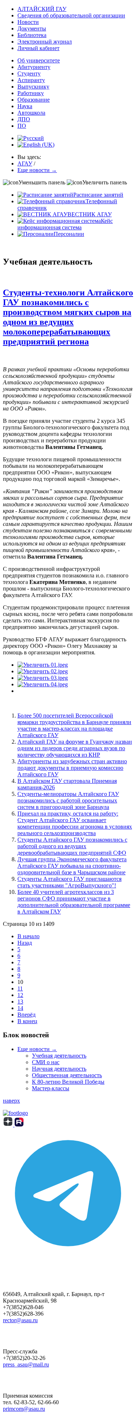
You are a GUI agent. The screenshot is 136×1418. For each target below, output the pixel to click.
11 (20, 988)
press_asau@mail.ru (26, 1364)
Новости (28, 22)
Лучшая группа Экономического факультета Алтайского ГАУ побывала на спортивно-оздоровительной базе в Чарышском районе (72, 865)
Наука (24, 106)
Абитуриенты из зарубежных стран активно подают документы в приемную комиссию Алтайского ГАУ (72, 767)
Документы (31, 28)
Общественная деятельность (67, 1075)
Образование (33, 100)
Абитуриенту (33, 67)
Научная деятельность (59, 1069)
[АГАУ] (19, 1124)
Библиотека (31, 35)
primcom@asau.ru (24, 1409)
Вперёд (26, 1015)
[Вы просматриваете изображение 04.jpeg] (42, 684)
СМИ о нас (45, 1062)
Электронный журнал (44, 41)
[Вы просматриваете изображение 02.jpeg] (42, 671)
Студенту (29, 73)
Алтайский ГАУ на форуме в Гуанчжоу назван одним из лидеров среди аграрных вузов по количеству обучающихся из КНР (74, 748)
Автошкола (31, 113)
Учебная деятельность (59, 1056)
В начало (28, 936)
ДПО (23, 119)
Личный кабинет (38, 48)
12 (20, 995)
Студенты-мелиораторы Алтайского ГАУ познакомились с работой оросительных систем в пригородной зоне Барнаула (68, 800)
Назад (24, 943)
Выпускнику (33, 86)
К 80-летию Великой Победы (68, 1082)
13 (20, 1001)
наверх (11, 1101)
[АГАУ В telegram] (68, 1256)
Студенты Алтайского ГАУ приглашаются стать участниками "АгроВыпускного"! (69, 882)
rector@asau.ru (20, 1320)
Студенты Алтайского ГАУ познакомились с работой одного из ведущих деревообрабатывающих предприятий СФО (72, 846)
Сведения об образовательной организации (71, 15)
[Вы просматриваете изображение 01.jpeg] (42, 665)
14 (20, 1008)
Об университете (38, 60)
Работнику (30, 93)
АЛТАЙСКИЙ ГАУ (41, 9)
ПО (21, 126)
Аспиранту (31, 80)
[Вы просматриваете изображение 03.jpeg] (42, 678)
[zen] (9, 1124)
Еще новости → (37, 1049)
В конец (27, 1021)
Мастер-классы (50, 1088)
